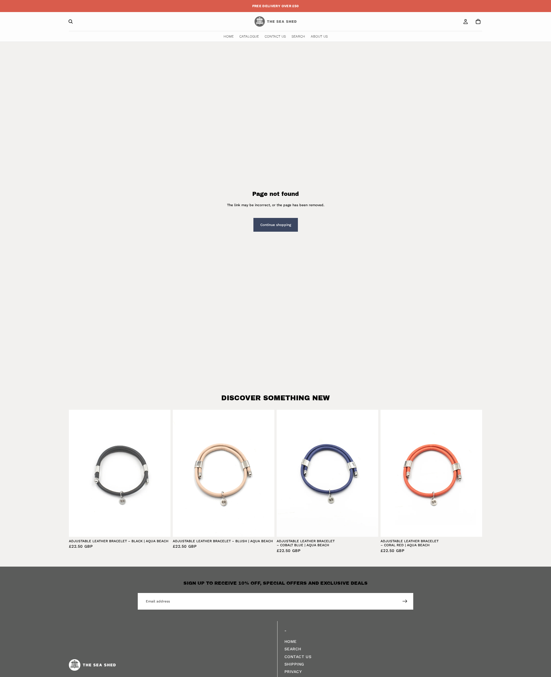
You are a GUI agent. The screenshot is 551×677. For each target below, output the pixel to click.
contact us (297, 656)
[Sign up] (405, 601)
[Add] (161, 528)
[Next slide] (161, 473)
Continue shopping (275, 225)
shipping (294, 664)
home (290, 641)
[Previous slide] (77, 473)
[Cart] (478, 21)
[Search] (70, 21)
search (292, 649)
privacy (293, 672)
